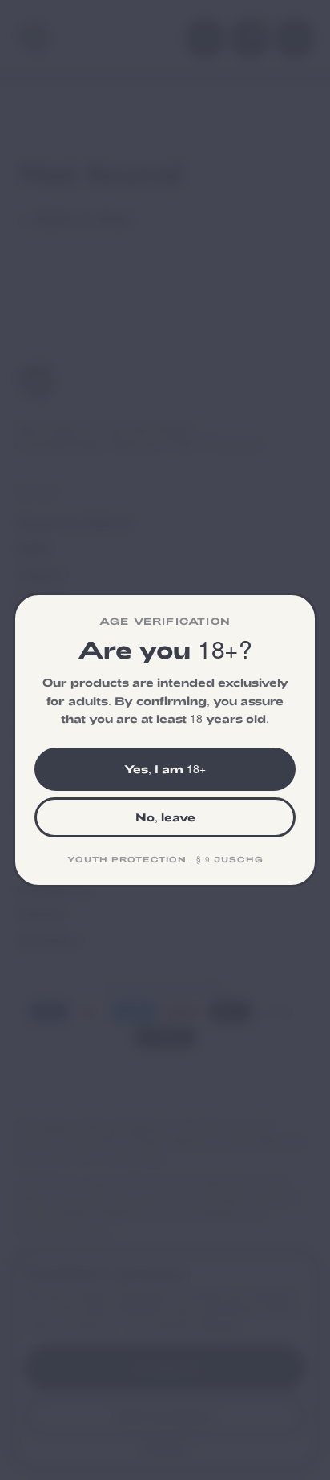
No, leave (165, 817)
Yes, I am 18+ (165, 769)
